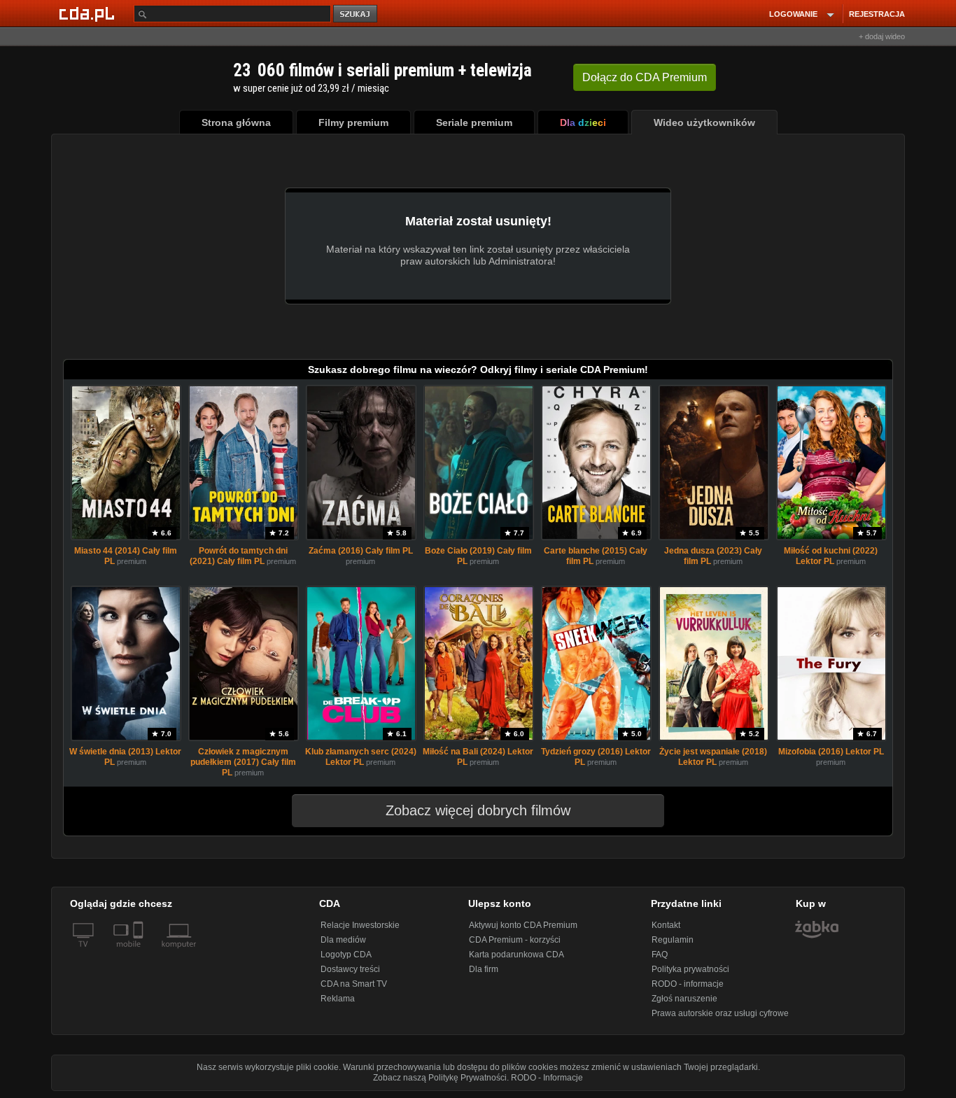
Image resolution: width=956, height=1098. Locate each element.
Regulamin (673, 940)
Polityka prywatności (690, 969)
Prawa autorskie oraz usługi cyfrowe (720, 1013)
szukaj (356, 14)
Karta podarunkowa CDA (516, 954)
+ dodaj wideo (882, 36)
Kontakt (666, 925)
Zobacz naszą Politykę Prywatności (440, 1078)
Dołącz (644, 77)
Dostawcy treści (350, 969)
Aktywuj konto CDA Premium (523, 925)
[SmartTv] (139, 952)
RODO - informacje (688, 984)
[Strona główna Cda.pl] (89, 13)
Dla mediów (343, 940)
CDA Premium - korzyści (515, 940)
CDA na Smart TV (354, 984)
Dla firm (483, 969)
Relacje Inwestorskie (360, 925)
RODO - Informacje (547, 1078)
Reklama (338, 999)
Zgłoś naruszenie (684, 999)
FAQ (660, 954)
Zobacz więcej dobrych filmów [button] (478, 810)
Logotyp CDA (346, 954)
